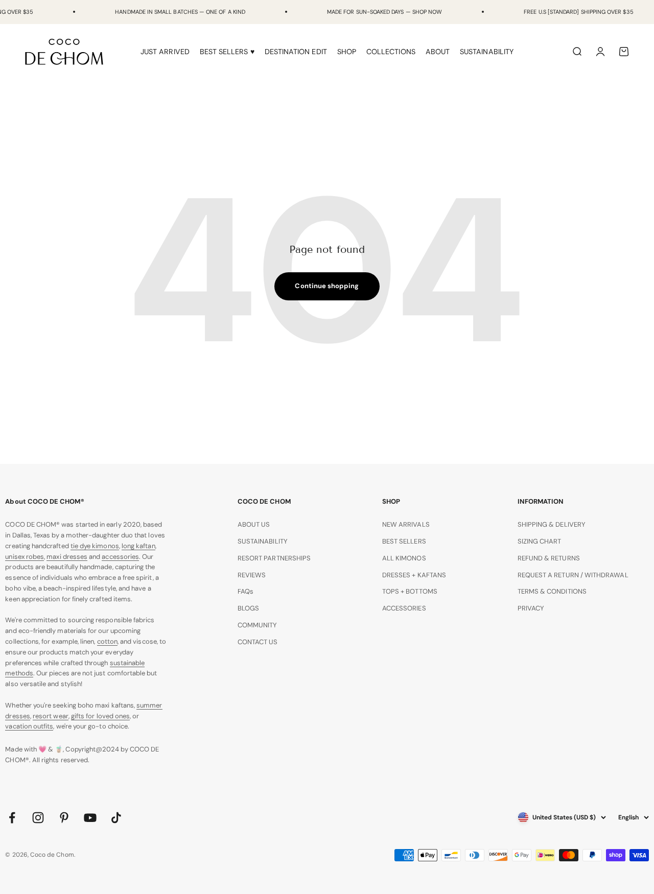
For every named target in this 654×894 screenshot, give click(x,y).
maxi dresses (66, 556)
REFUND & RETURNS (549, 558)
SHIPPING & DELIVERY (552, 524)
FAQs (245, 591)
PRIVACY (531, 608)
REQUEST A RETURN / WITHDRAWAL (573, 575)
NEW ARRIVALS (406, 524)
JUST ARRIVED (165, 51)
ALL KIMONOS (404, 558)
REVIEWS (252, 575)
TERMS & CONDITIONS (552, 591)
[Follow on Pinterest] (64, 818)
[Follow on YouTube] (90, 818)
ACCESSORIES (404, 608)
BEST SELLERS (404, 541)
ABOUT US (254, 524)
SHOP (346, 51)
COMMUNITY (257, 625)
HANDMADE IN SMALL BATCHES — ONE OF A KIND (180, 11)
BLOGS (248, 608)
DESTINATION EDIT (296, 51)
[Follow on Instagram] (38, 818)
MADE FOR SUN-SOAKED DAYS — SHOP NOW (384, 11)
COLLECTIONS (390, 51)
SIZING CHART (540, 541)
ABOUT (438, 51)
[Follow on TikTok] (116, 818)
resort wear (50, 716)
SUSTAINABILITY (486, 51)
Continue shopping (327, 285)
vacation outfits (29, 726)
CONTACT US (258, 642)
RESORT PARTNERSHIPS (274, 558)
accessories (120, 556)
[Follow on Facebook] (12, 818)
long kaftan (138, 546)
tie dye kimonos (95, 546)
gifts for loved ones (100, 716)
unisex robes (24, 556)
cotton (107, 641)
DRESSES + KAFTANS (414, 575)
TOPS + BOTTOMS (409, 591)
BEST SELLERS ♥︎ (227, 51)
